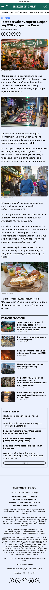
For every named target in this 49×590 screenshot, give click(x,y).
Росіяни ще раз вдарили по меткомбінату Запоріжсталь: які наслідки (31, 395)
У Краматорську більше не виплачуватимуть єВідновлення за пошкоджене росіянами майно (31, 381)
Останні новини (11, 412)
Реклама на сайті (19, 497)
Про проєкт (32, 497)
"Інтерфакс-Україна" (18, 519)
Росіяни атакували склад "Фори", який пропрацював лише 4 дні (22, 432)
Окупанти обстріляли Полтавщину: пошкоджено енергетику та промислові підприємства (23, 455)
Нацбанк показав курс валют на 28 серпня (20, 417)
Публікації (14, 12)
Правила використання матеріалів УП (24, 502)
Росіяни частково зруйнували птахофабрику (31, 338)
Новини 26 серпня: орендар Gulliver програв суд (30, 365)
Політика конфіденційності (24, 500)
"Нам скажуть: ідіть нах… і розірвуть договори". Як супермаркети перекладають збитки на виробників (31, 326)
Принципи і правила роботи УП (24, 505)
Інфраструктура (36, 12)
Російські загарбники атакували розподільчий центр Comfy (19, 439)
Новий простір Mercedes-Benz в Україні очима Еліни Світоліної (22, 424)
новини (5, 12)
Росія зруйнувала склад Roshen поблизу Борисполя (22, 447)
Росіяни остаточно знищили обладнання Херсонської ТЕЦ (31, 352)
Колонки (24, 12)
